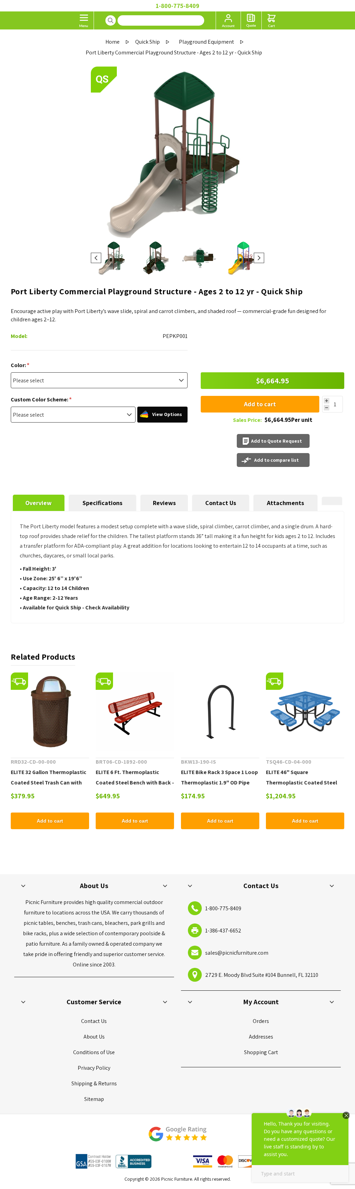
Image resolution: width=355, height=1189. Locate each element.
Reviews (164, 503)
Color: (19, 365)
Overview (38, 503)
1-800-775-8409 (177, 6)
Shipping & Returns (94, 1083)
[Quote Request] (251, 20)
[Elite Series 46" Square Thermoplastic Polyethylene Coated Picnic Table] (305, 711)
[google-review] (177, 1137)
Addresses (261, 1036)
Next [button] (259, 258)
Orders (261, 1021)
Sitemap (94, 1099)
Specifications (102, 503)
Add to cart (260, 404)
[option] (112, 258)
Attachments (285, 503)
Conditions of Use (94, 1052)
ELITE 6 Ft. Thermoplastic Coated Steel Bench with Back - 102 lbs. (135, 783)
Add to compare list (276, 460)
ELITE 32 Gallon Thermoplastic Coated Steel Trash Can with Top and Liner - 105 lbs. (48, 783)
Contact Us (220, 503)
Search (110, 20)
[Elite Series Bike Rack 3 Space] (220, 711)
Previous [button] (96, 258)
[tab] (39, 503)
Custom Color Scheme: (40, 399)
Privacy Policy (94, 1067)
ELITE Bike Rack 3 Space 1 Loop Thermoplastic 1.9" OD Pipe (219, 777)
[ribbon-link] (19, 681)
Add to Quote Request (276, 441)
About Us (94, 1036)
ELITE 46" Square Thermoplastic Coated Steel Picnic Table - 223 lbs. (301, 783)
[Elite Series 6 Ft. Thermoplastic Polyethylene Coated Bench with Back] (135, 711)
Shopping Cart (261, 1052)
